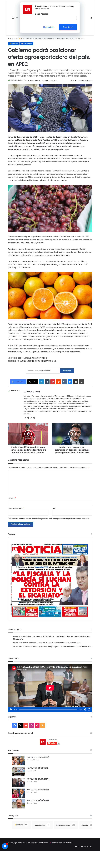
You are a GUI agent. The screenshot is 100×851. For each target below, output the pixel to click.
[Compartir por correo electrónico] (75, 381)
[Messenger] (70, 381)
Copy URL (67, 371)
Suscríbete (68, 27)
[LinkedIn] (41, 381)
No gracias (48, 27)
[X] (31, 417)
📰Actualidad (26, 44)
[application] (50, 688)
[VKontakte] (64, 381)
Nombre (12, 498)
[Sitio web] (25, 417)
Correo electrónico (16, 508)
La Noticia (13, 38)
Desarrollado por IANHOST (62, 843)
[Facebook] (28, 417)
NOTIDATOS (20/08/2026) (38, 779)
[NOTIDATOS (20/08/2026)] (18, 782)
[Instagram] (34, 417)
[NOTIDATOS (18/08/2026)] (18, 803)
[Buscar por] (91, 18)
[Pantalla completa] (89, 709)
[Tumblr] (47, 381)
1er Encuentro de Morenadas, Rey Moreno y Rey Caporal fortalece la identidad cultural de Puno (52, 646)
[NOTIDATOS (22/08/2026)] (18, 760)
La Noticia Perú (33, 80)
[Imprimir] (81, 381)
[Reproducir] (11, 709)
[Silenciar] (85, 709)
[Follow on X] (39, 80)
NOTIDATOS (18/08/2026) (38, 800)
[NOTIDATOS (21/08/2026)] (18, 771)
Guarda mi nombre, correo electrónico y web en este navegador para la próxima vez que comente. (50, 518)
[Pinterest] (52, 381)
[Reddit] (58, 381)
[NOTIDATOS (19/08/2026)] (18, 793)
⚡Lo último (23, 38)
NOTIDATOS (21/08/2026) (38, 768)
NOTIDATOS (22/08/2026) (38, 757)
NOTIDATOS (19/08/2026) (38, 790)
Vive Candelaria (15, 629)
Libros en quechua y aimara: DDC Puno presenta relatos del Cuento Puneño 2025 (46, 643)
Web (53, 508)
